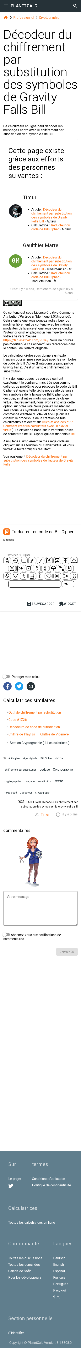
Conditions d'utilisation (48, 1179)
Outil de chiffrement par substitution (35, 712)
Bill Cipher (46, 758)
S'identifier (16, 1333)
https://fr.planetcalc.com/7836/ (26, 340)
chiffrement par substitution (21, 769)
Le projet (14, 1179)
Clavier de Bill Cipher (18, 555)
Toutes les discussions (25, 1258)
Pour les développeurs (25, 1277)
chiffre (59, 758)
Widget (67, 603)
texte (59, 781)
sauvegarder (41, 603)
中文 (56, 1297)
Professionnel (23, 18)
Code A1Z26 (18, 720)
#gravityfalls (30, 758)
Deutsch (59, 1258)
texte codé (11, 792)
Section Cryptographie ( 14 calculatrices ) (39, 743)
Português (60, 1284)
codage (45, 769)
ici (73, 434)
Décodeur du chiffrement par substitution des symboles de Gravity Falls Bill (51, 215)
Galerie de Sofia (19, 1271)
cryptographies (13, 781)
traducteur (26, 792)
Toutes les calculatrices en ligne (31, 1222)
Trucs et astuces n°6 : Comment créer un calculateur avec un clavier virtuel (38, 426)
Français (59, 1277)
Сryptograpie (42, 792)
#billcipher (14, 758)
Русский (59, 1290)
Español (59, 1271)
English (58, 1265)
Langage (30, 781)
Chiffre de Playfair (22, 734)
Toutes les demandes (24, 1265)
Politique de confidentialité (51, 1185)
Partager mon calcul (25, 677)
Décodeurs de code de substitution (34, 727)
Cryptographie (49, 18)
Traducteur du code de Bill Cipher (50, 227)
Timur (45, 814)
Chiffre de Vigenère (54, 734)
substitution (45, 781)
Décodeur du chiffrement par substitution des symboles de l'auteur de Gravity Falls (38, 460)
